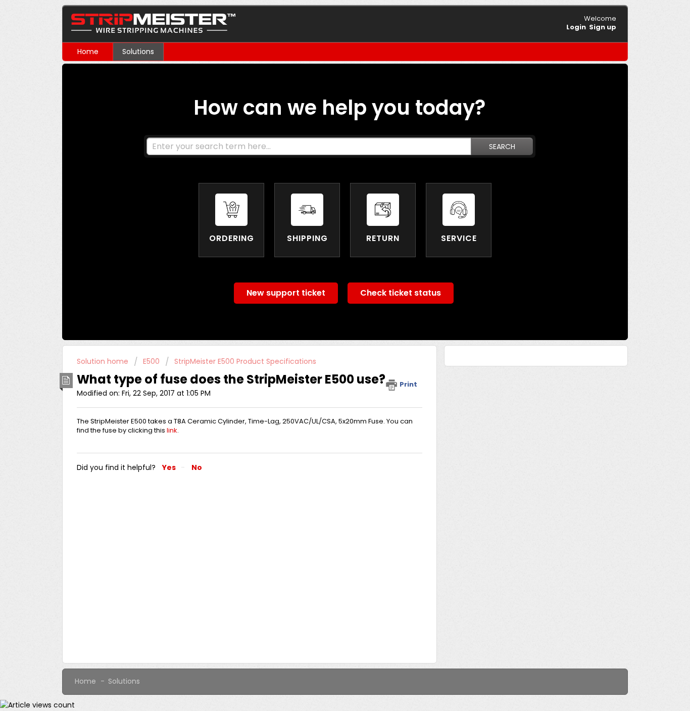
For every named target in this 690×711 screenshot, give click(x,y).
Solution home (103, 361)
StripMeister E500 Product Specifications (245, 361)
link (172, 430)
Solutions (138, 51)
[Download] (326, 226)
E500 (151, 361)
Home (87, 51)
